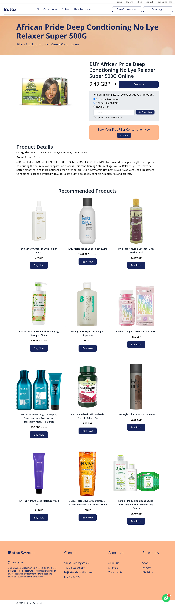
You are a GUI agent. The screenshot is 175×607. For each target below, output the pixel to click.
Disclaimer (148, 572)
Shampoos (65, 152)
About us (113, 563)
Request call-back (165, 2)
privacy (101, 117)
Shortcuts (150, 552)
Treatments (115, 572)
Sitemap (113, 567)
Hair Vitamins (50, 152)
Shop (139, 2)
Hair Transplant (83, 9)
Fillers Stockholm (47, 9)
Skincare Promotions (108, 99)
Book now (124, 135)
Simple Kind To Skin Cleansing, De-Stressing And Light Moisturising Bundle (136, 504)
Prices (119, 2)
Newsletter (102, 106)
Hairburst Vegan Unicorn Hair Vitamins (136, 331)
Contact (149, 2)
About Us (116, 552)
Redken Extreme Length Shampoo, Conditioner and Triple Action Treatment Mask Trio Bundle (38, 418)
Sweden (21, 552)
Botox (65, 9)
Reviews (129, 2)
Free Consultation (127, 9)
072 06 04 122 (72, 577)
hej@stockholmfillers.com (79, 572)
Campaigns (158, 9)
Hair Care (51, 44)
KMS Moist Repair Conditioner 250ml (87, 248)
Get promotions (145, 112)
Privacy (146, 567)
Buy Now (138, 84)
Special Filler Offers (107, 103)
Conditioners (70, 44)
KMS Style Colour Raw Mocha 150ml (136, 414)
